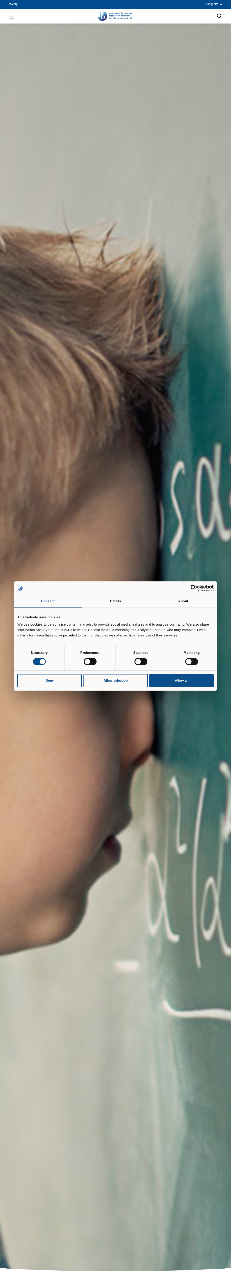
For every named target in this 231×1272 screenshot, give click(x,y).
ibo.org (13, 4)
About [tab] (183, 601)
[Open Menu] (11, 16)
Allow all (181, 680)
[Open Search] (219, 16)
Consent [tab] (48, 601)
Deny (50, 680)
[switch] (90, 661)
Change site (211, 4)
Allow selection (116, 680)
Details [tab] (115, 601)
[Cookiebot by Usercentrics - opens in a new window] (194, 588)
